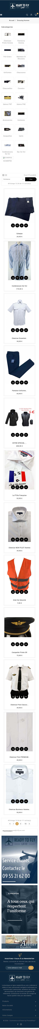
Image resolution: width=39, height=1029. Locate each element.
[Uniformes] (7, 66)
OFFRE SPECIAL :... (19, 443)
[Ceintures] (21, 113)
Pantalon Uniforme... (19, 391)
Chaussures (21, 72)
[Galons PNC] (21, 98)
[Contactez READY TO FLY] (19, 859)
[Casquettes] (7, 129)
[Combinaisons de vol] (7, 145)
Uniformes (7, 72)
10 (25, 824)
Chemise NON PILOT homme (19, 548)
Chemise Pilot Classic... (19, 705)
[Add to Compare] (22, 225)
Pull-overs (8, 57)
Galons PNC (21, 104)
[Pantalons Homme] (21, 34)
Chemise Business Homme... (19, 809)
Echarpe (20, 234)
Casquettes (7, 136)
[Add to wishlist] (17, 225)
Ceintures (21, 120)
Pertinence (14, 179)
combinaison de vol (19, 286)
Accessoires (7, 120)
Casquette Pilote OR (19, 652)
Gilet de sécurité (19, 600)
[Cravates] (21, 82)
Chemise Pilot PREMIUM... (19, 757)
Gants (21, 136)
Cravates (21, 88)
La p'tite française (19, 495)
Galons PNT (7, 104)
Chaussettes (7, 88)
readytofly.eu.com (18, 830)
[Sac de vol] (21, 145)
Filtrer (30, 179)
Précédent (10, 824)
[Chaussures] (21, 66)
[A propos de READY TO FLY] (19, 909)
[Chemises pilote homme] (7, 34)
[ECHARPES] (7, 157)
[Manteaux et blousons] (21, 50)
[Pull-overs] (7, 50)
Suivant (29, 824)
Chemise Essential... (19, 338)
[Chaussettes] (7, 82)
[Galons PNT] (7, 98)
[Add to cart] (13, 225)
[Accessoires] (7, 113)
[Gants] (21, 129)
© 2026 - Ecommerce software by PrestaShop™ (19, 1020)
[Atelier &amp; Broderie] (19, 942)
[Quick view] (26, 225)
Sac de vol (21, 152)
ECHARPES (7, 161)
